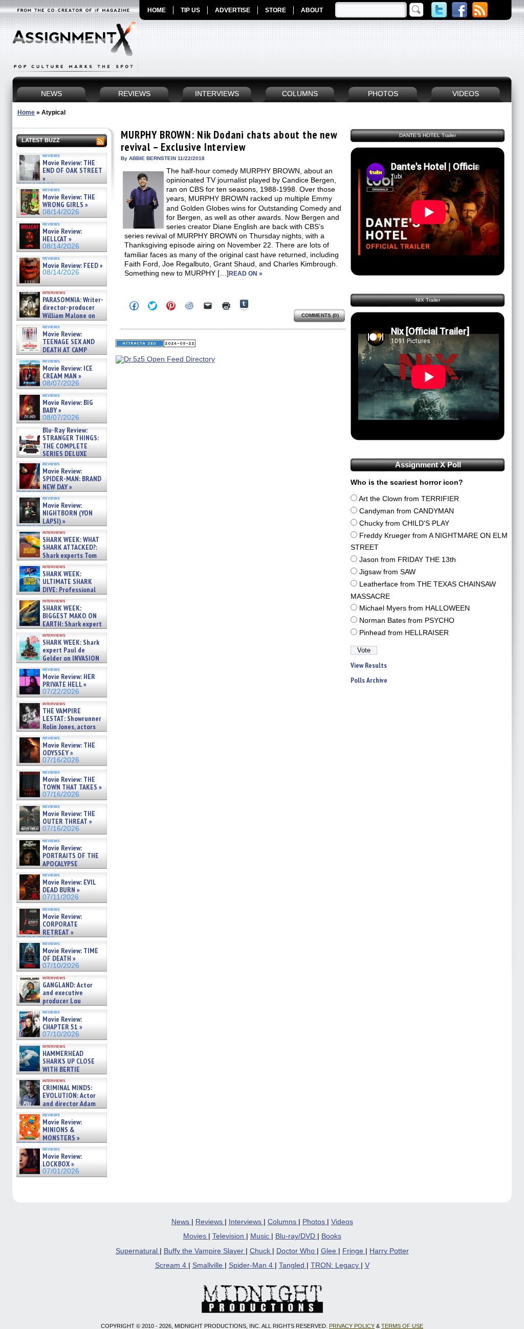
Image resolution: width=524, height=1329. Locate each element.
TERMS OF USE (402, 1326)
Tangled (293, 1265)
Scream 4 (171, 1265)
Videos (342, 1222)
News (181, 1222)
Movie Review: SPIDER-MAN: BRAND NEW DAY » (71, 479)
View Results (369, 665)
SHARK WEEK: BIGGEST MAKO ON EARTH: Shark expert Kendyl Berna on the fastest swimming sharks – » (59, 624)
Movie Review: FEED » (72, 265)
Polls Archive (369, 680)
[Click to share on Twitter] (152, 305)
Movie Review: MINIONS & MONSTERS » (62, 1130)
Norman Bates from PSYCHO (406, 620)
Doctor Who (296, 1251)
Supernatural (138, 1251)
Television (229, 1236)
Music (260, 1236)
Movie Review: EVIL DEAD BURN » (69, 886)
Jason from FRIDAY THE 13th (407, 560)
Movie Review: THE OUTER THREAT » (68, 818)
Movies (195, 1236)
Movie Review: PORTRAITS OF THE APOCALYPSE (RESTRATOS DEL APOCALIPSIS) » (58, 864)
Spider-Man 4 (252, 1265)
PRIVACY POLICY (352, 1326)
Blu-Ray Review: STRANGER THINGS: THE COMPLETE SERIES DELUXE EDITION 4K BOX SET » (58, 446)
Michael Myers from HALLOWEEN (414, 608)
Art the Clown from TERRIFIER (409, 499)
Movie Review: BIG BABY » (67, 407)
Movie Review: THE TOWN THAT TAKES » (72, 784)
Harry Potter (389, 1251)
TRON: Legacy (336, 1265)
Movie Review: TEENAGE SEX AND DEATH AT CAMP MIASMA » (56, 346)
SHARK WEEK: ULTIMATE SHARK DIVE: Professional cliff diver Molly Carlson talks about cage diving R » (60, 590)
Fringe (353, 1251)
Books (331, 1236)
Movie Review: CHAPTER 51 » (62, 1023)
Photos (314, 1222)
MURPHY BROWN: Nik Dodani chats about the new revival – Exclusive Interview (229, 141)
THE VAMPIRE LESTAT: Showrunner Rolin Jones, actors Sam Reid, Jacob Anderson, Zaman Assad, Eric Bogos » (59, 727)
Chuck (261, 1251)
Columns (283, 1222)
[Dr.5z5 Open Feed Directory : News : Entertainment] (165, 359)
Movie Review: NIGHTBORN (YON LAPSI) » (67, 513)
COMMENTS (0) (320, 315)
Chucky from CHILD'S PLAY (404, 523)
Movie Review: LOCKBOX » (62, 1160)
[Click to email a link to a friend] (207, 305)
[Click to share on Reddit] (189, 305)
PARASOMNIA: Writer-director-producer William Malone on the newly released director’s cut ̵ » (60, 315)
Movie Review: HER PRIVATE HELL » (68, 681)
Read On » (246, 273)
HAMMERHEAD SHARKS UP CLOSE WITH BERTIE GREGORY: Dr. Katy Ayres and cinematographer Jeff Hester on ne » (59, 1073)
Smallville (208, 1265)
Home (26, 112)
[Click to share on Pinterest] (171, 305)
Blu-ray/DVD (296, 1236)
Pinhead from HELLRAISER (404, 633)
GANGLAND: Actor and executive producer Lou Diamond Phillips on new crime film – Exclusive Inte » (60, 1001)
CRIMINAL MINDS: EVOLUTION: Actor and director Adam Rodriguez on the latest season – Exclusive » (56, 1103)
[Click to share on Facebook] (134, 305)
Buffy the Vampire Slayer (205, 1251)
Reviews (210, 1222)
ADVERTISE (232, 10)
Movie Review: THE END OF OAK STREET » (72, 171)
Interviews (246, 1222)
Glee (329, 1251)
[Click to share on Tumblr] (244, 305)
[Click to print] (226, 305)
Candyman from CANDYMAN (406, 511)
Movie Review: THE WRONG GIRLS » (68, 201)
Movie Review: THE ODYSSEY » (68, 749)
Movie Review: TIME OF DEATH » (70, 955)
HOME (156, 10)
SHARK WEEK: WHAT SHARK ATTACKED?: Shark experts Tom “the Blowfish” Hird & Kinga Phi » (58, 555)
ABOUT (312, 10)
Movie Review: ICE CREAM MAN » (67, 372)
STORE (275, 10)
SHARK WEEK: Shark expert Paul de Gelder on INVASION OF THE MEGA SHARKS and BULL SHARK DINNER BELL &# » (59, 662)
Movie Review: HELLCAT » (62, 235)
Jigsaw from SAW (387, 572)
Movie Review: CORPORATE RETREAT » (62, 924)
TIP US (190, 10)
